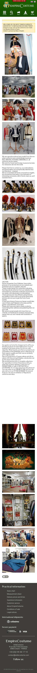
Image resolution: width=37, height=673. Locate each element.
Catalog (4, 14)
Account (25, 14)
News (18, 14)
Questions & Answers (14, 600)
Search (11, 14)
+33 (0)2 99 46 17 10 (18, 652)
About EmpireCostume (15, 606)
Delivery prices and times (16, 597)
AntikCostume (14, 669)
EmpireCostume (23, 669)
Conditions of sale (13, 609)
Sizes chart (11, 591)
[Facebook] (18, 664)
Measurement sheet (14, 594)
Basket (32, 14)
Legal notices (12, 612)
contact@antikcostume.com (18, 655)
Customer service (13, 603)
